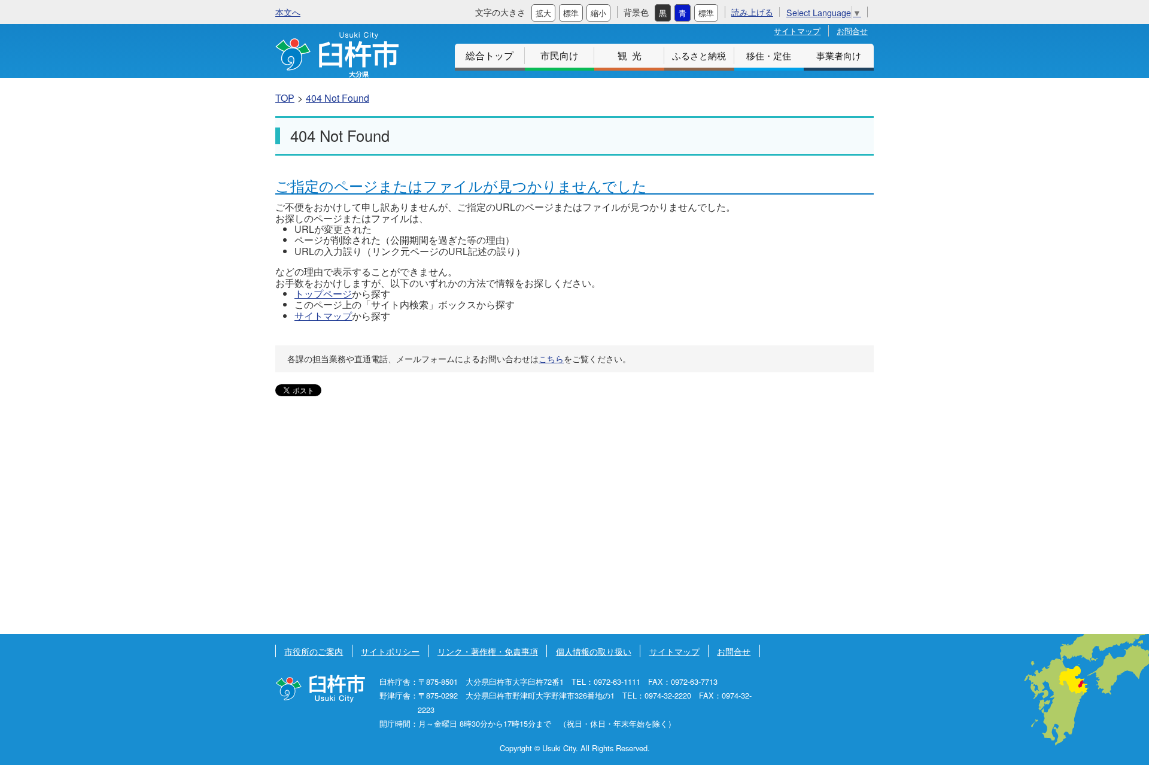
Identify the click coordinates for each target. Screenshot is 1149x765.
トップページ (323, 293)
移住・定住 (768, 55)
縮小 (598, 13)
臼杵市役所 (320, 689)
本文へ (287, 11)
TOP (284, 98)
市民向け (559, 55)
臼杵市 (337, 55)
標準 (571, 13)
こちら (551, 359)
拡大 (543, 13)
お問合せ (852, 31)
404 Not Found (337, 98)
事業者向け (838, 55)
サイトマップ (797, 31)
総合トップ (489, 55)
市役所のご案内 (313, 651)
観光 (632, 55)
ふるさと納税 (699, 55)
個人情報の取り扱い (593, 651)
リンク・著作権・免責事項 (487, 651)
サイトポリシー (390, 651)
